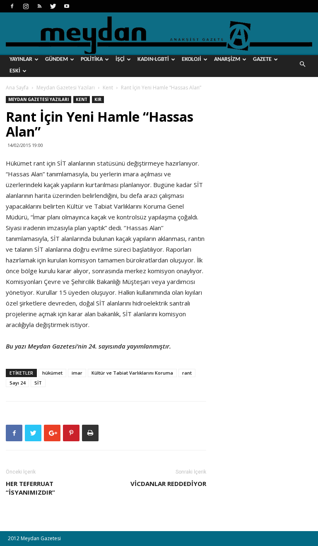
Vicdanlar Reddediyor (168, 483)
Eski (15, 71)
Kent (108, 87)
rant (187, 373)
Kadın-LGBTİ (153, 59)
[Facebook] (12, 6)
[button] (302, 64)
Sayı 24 (17, 383)
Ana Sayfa (17, 87)
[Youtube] (66, 6)
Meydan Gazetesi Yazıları (65, 87)
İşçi (120, 59)
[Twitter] (53, 6)
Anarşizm (227, 59)
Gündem (56, 59)
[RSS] (39, 6)
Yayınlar (21, 59)
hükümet (52, 373)
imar (77, 373)
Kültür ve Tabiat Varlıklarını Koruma (132, 373)
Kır (97, 99)
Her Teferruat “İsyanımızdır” (30, 487)
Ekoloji (191, 59)
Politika (92, 59)
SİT (38, 383)
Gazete (262, 59)
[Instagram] (25, 6)
